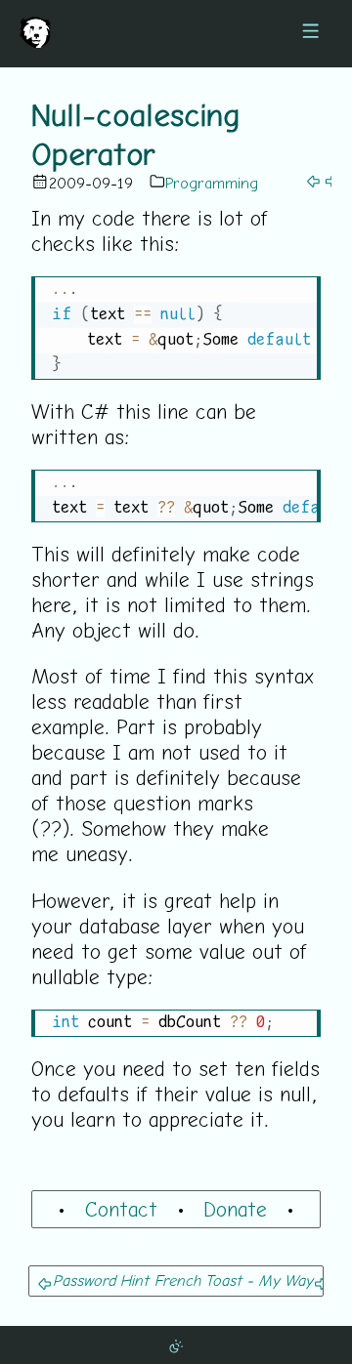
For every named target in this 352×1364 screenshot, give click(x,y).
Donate (235, 1208)
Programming (211, 182)
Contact (121, 1208)
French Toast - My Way (233, 1280)
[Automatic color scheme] (176, 1344)
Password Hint (101, 1280)
